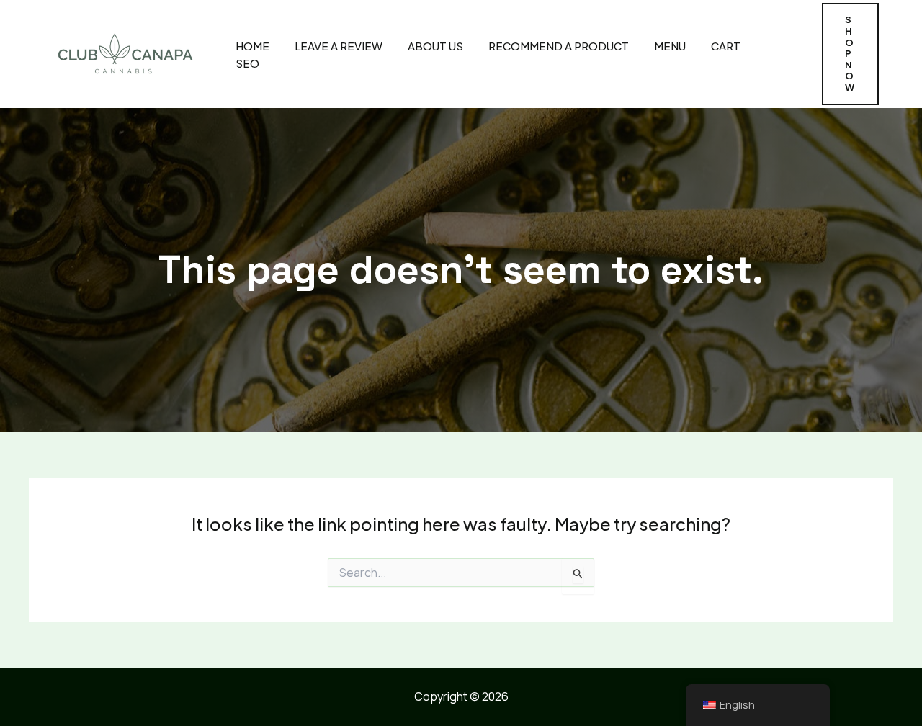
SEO (247, 63)
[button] (850, 53)
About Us (435, 46)
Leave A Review (338, 46)
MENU (670, 46)
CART (725, 46)
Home (252, 46)
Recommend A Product (558, 46)
